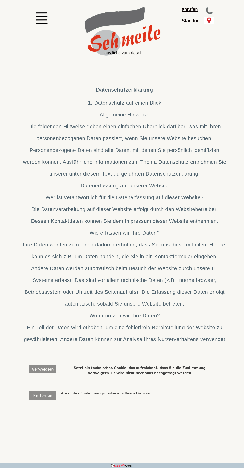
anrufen (190, 9)
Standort (191, 20)
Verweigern (43, 369)
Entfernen (42, 395)
